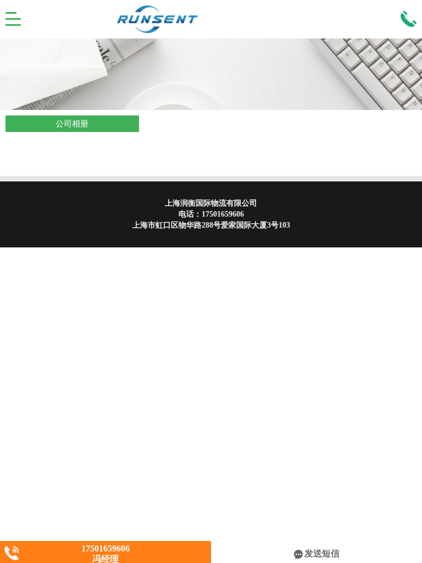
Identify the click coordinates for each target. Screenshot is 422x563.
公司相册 (71, 123)
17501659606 (223, 214)
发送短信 (322, 553)
